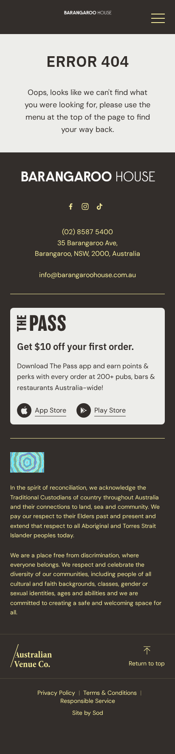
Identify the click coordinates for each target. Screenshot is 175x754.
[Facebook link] (70, 206)
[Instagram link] (85, 206)
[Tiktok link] (99, 206)
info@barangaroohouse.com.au (87, 275)
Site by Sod (87, 713)
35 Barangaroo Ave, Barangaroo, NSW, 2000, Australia (87, 248)
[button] (158, 20)
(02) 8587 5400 (87, 232)
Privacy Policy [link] (56, 693)
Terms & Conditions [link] (110, 693)
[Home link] (87, 12)
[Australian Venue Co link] (31, 655)
